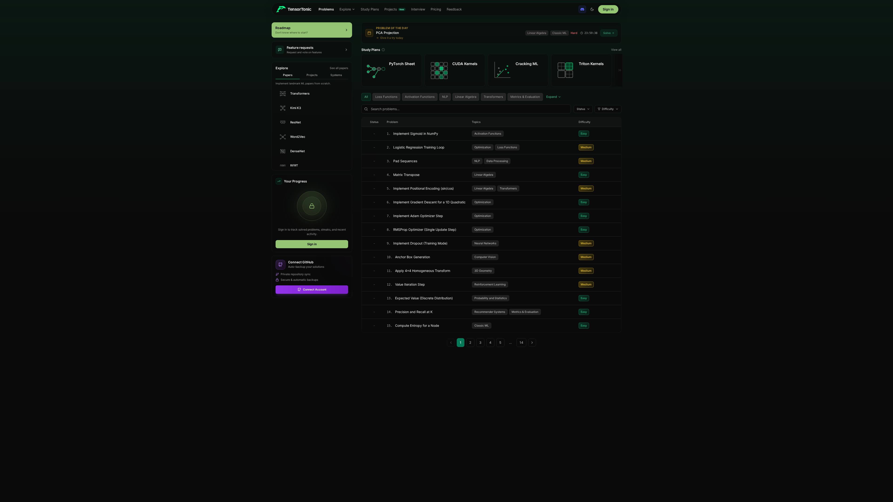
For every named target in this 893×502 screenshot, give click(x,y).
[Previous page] (451, 343)
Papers (287, 75)
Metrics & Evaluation (525, 97)
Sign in (608, 9)
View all (616, 49)
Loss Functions (386, 97)
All (366, 97)
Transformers (493, 97)
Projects (312, 75)
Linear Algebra (465, 97)
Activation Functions (420, 97)
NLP (445, 97)
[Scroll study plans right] (616, 70)
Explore (345, 9)
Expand (551, 97)
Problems (326, 9)
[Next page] (532, 343)
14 (521, 342)
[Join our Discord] (582, 9)
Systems (336, 75)
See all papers (339, 68)
